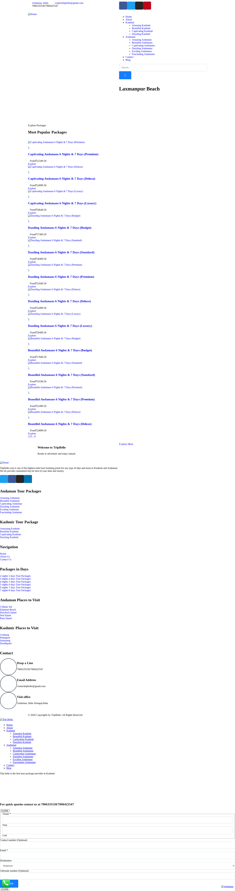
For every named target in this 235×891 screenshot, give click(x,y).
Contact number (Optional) (13, 840)
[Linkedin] (28, 479)
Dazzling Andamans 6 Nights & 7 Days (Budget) (59, 227)
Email (4, 850)
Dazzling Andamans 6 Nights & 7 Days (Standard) (61, 252)
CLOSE (4, 811)
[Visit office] (8, 700)
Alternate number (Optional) (14, 870)
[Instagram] (139, 6)
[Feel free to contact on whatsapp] (227, 886)
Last (5, 835)
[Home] (32, 14)
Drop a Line (25, 663)
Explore (32, 164)
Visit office (23, 697)
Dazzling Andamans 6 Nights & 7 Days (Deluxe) (59, 301)
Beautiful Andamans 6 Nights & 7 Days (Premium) (61, 399)
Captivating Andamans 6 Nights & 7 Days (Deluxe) (61, 178)
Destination (6, 860)
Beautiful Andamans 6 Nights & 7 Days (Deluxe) (59, 424)
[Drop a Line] (8, 666)
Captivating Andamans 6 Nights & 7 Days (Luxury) (62, 203)
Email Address (26, 680)
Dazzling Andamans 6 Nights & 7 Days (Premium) (61, 276)
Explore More (126, 444)
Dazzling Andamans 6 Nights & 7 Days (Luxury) (60, 325)
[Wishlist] (28, 145)
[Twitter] (131, 6)
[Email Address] (8, 683)
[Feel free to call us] (6, 886)
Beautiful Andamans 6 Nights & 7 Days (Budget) (60, 350)
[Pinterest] (147, 6)
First (5, 825)
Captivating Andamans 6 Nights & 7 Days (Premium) (63, 154)
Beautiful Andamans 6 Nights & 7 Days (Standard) (61, 375)
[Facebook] (123, 6)
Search (151, 113)
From (32, 161)
